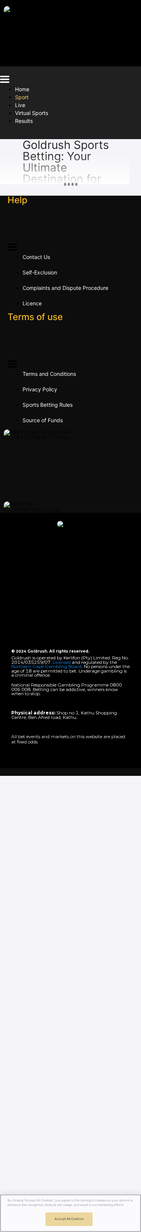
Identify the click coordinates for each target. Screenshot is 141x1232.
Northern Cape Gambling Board (46, 666)
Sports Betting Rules (48, 404)
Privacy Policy (40, 389)
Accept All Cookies (69, 1219)
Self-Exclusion (40, 272)
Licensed (62, 662)
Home (22, 89)
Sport (22, 97)
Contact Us (36, 257)
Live (20, 105)
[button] (4, 80)
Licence (32, 303)
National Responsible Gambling (45, 685)
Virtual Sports (31, 113)
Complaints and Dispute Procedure (65, 288)
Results (24, 121)
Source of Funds (43, 420)
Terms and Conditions (49, 374)
